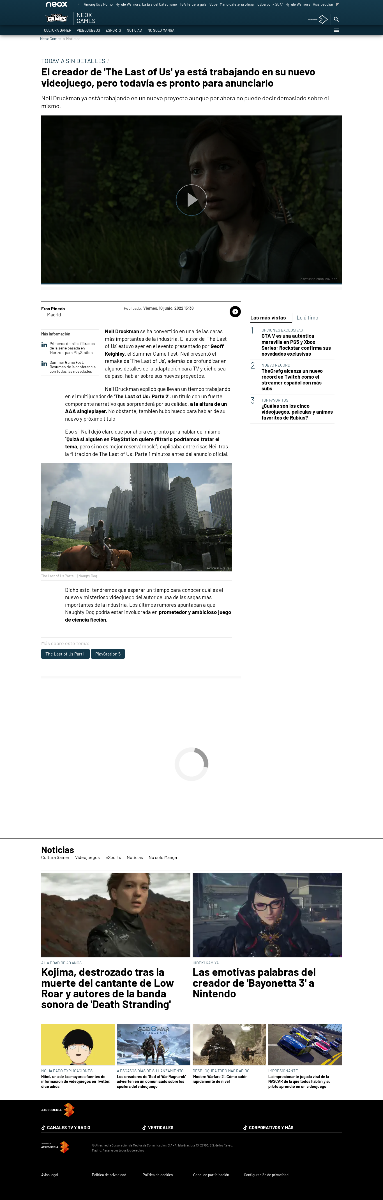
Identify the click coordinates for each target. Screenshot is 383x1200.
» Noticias (71, 38)
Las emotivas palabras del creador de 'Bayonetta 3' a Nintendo (254, 982)
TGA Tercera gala (193, 4)
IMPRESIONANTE (283, 1070)
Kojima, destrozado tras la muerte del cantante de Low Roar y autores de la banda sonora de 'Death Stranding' (107, 987)
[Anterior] (78, 4)
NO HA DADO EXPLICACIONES (67, 1070)
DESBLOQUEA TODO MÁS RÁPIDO (221, 1070)
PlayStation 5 (108, 653)
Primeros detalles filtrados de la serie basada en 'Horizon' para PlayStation (72, 348)
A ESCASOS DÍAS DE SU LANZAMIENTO (150, 1070)
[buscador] (336, 19)
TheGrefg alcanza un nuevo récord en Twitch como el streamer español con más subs (292, 379)
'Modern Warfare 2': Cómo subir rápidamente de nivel (220, 1079)
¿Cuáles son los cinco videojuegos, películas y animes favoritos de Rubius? (297, 412)
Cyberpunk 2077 (270, 4)
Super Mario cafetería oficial (232, 4)
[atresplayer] (316, 19)
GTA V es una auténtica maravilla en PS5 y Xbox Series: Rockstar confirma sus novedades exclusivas (296, 344)
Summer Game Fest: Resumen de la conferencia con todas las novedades (73, 367)
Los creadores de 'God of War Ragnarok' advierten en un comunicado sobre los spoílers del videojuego (151, 1081)
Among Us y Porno (98, 4)
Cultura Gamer (57, 30)
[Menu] (336, 30)
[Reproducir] (191, 199)
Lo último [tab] (307, 317)
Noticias (134, 30)
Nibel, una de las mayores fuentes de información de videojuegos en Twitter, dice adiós (75, 1081)
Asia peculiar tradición (331, 4)
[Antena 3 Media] (63, 1148)
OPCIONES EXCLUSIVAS (282, 330)
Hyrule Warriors (297, 4)
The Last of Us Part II (65, 653)
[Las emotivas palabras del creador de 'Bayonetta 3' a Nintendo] (267, 915)
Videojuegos (88, 30)
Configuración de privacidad (266, 1175)
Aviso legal (49, 1175)
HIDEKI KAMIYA (206, 962)
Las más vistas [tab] (268, 317)
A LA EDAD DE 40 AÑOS (61, 962)
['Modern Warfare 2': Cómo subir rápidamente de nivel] (229, 1045)
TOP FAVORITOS (275, 400)
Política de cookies (158, 1175)
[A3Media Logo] (58, 1115)
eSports (113, 30)
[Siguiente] (337, 4)
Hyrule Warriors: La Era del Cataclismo (146, 4)
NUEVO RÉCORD (276, 365)
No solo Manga (160, 30)
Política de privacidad (109, 1175)
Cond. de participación (211, 1175)
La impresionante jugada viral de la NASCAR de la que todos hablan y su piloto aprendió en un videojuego (299, 1081)
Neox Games (50, 38)
